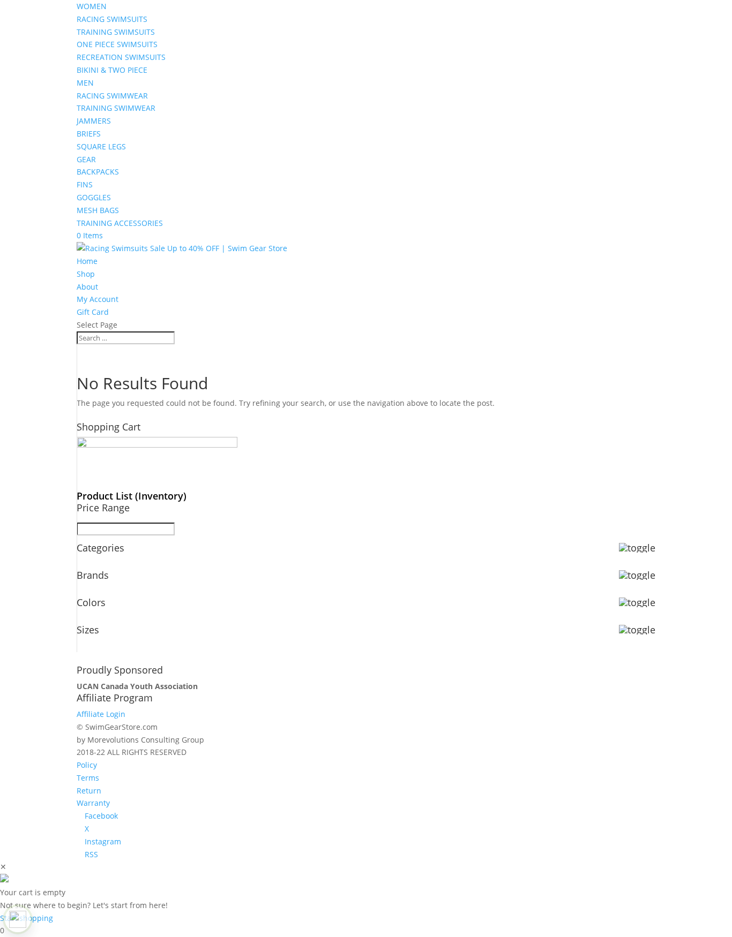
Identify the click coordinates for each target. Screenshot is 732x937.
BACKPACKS (98, 172)
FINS (85, 184)
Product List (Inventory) (131, 495)
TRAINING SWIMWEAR (116, 108)
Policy (87, 765)
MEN (85, 83)
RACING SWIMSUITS (112, 19)
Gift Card (93, 312)
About (87, 287)
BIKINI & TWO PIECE (112, 70)
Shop (86, 274)
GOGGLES (94, 197)
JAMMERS (94, 121)
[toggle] (637, 548)
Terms (88, 778)
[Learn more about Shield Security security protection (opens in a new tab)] (17, 919)
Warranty (93, 803)
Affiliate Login (101, 714)
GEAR (86, 159)
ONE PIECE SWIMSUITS (117, 44)
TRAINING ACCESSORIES (120, 223)
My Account (97, 299)
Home (87, 261)
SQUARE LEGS (101, 146)
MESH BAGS (98, 210)
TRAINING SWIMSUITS (116, 32)
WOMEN (92, 6)
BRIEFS (89, 134)
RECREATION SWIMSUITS (121, 57)
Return (89, 790)
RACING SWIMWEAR (112, 95)
